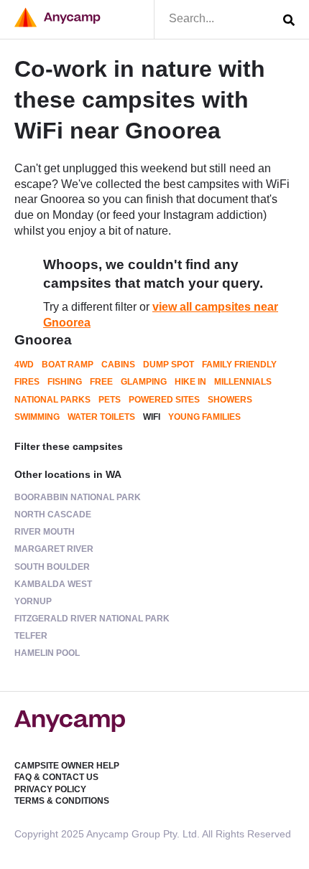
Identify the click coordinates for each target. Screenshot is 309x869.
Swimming (37, 417)
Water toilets (101, 417)
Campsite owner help (66, 766)
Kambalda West (53, 584)
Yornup (33, 601)
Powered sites (164, 400)
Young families (204, 417)
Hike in (190, 382)
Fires (27, 382)
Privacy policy (50, 789)
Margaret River (53, 549)
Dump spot (168, 365)
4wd (24, 365)
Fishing (64, 382)
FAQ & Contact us (56, 777)
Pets (109, 400)
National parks (52, 400)
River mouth (44, 532)
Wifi (151, 417)
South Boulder (52, 567)
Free (101, 382)
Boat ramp (67, 365)
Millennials (243, 382)
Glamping (144, 382)
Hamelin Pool (47, 653)
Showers (230, 400)
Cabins (118, 365)
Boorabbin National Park (77, 497)
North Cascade (52, 514)
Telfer (30, 636)
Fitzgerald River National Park (92, 619)
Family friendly (239, 365)
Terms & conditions (61, 801)
